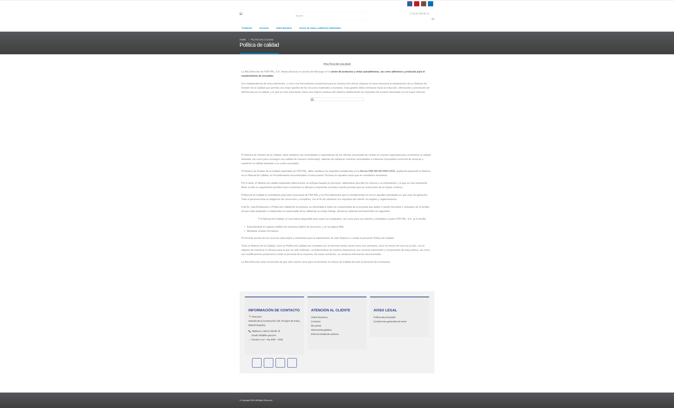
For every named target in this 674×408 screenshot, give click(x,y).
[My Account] (431, 13)
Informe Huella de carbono (325, 334)
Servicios (264, 28)
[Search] (367, 15)
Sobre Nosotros (284, 28)
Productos (247, 28)
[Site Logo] (248, 15)
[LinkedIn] (430, 3)
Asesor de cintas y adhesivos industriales (320, 28)
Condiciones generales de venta (390, 321)
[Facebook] (409, 3)
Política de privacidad (384, 317)
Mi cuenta (316, 325)
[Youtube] (416, 3)
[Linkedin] (257, 363)
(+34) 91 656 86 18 (419, 13)
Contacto (316, 321)
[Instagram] (423, 3)
